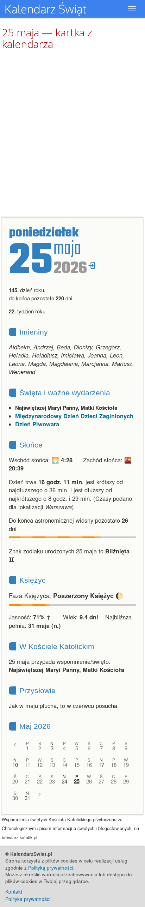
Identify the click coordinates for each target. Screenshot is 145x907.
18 (113, 764)
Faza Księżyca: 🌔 (66, 595)
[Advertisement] (72, 133)
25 (77, 781)
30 (15, 797)
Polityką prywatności (50, 867)
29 (126, 781)
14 (64, 764)
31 (27, 797)
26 (89, 781)
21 (27, 781)
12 (40, 764)
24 (64, 781)
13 (52, 764)
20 (15, 781)
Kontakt (13, 891)
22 (40, 781)
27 (101, 781)
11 (27, 764)
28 (113, 781)
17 (101, 764)
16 (89, 764)
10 (15, 764)
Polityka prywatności (27, 898)
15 (77, 764)
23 (52, 781)
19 (126, 764)
